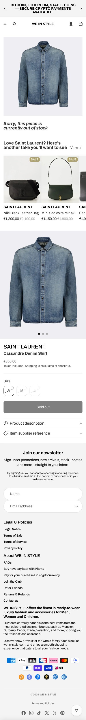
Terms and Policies (43, 703)
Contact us (11, 600)
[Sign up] (76, 506)
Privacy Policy (13, 548)
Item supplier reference (30, 433)
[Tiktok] (39, 713)
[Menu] (5, 24)
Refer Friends (13, 588)
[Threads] (54, 713)
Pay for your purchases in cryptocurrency (32, 575)
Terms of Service (15, 541)
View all (76, 148)
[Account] (71, 24)
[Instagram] (31, 713)
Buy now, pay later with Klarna (24, 568)
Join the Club (13, 581)
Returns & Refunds (17, 594)
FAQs (7, 562)
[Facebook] (23, 713)
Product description (27, 423)
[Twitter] (47, 713)
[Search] (14, 24)
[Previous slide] (5, 8)
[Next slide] (81, 8)
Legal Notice (12, 529)
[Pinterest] (62, 713)
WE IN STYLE (48, 694)
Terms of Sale (13, 535)
